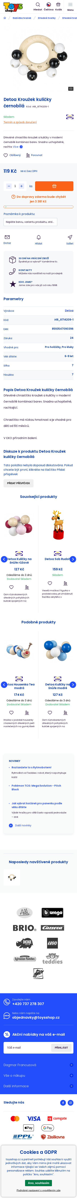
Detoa (69, 310)
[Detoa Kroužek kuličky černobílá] (12, 877)
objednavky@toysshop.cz (36, 1017)
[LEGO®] (52, 943)
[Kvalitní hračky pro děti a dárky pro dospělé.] (5, 18)
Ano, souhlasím (38, 1183)
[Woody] (38, 973)
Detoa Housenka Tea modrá (19, 686)
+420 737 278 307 (28, 1003)
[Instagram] (70, 1103)
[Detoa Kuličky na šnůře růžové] (19, 524)
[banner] (18, 7)
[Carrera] (52, 928)
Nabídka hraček (22, 18)
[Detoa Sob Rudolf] (57, 524)
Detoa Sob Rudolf (58, 559)
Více (15, 147)
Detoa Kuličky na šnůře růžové (19, 560)
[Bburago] (52, 912)
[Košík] (58, 7)
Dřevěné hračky (47, 18)
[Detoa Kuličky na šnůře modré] (57, 650)
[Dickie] (24, 943)
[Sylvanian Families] (24, 958)
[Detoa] (69, 119)
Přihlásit (61, 1047)
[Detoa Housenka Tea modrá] (19, 650)
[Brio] (24, 928)
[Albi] (24, 912)
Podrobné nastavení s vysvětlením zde (39, 1190)
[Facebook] (63, 1103)
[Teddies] (52, 958)
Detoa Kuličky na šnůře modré (57, 686)
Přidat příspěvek (18, 483)
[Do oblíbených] (11, 587)
